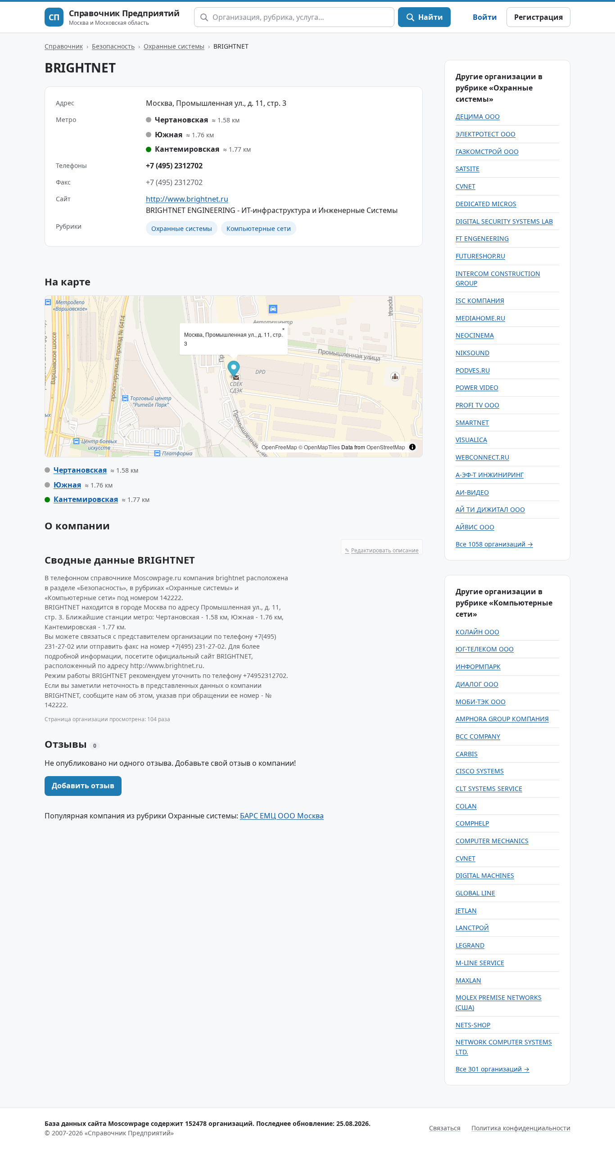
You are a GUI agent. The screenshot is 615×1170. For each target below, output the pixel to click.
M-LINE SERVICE (480, 962)
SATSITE (467, 168)
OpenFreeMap (279, 447)
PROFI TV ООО (477, 405)
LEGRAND (470, 945)
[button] (234, 370)
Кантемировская (86, 499)
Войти (485, 17)
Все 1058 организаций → (494, 544)
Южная (67, 485)
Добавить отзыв (83, 786)
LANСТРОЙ (472, 927)
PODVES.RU (473, 370)
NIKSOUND (472, 352)
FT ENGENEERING (482, 238)
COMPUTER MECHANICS (492, 840)
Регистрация (538, 17)
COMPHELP (472, 823)
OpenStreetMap (385, 447)
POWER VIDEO (477, 387)
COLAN (466, 806)
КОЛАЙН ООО (477, 632)
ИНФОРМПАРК (478, 666)
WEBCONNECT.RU (482, 457)
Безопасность (113, 46)
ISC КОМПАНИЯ (480, 300)
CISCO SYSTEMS (480, 771)
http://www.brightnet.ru (187, 199)
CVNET (465, 186)
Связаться (445, 1128)
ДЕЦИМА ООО (478, 116)
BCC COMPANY (478, 736)
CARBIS (467, 754)
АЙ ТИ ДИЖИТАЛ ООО (490, 509)
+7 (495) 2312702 (174, 166)
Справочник (64, 46)
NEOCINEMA (475, 335)
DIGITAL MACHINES (485, 875)
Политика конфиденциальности (520, 1128)
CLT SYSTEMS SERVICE (489, 788)
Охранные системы (174, 46)
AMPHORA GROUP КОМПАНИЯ (502, 718)
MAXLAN (468, 980)
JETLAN (466, 910)
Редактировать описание (382, 550)
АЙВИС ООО (475, 527)
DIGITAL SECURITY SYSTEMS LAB (504, 221)
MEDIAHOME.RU (480, 318)
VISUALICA (471, 439)
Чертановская (80, 470)
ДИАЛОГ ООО (477, 684)
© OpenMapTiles (319, 447)
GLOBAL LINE (475, 893)
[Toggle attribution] (412, 447)
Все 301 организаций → (492, 1069)
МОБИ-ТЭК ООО (481, 701)
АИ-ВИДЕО (472, 492)
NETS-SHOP (473, 1025)
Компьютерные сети (258, 228)
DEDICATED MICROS (486, 203)
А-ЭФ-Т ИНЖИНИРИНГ (490, 474)
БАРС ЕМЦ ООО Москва (282, 816)
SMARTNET (472, 422)
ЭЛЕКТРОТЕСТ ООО (486, 134)
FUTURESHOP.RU (480, 256)
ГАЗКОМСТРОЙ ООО (487, 151)
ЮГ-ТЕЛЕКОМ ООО (485, 649)
